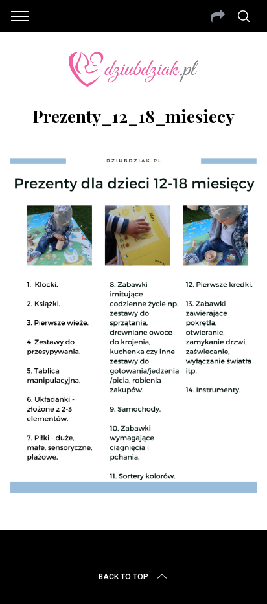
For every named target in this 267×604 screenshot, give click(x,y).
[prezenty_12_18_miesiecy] (133, 489)
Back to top (123, 576)
